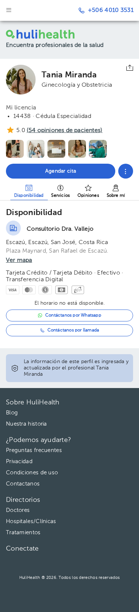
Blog (12, 413)
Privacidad (19, 461)
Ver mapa (19, 260)
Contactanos (23, 484)
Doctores (18, 510)
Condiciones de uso (32, 472)
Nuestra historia (26, 424)
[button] (125, 171)
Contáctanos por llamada (73, 330)
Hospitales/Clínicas (31, 521)
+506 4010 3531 (110, 10)
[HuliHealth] (44, 34)
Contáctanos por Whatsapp (73, 315)
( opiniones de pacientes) (64, 131)
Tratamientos (23, 532)
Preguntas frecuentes (34, 450)
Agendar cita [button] (60, 171)
